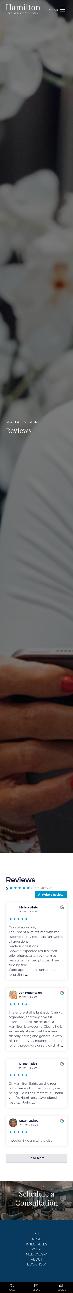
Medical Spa (36, 1254)
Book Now (36, 1264)
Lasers (36, 1249)
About (36, 1259)
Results (61, 1289)
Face (37, 1234)
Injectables (36, 1244)
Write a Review (52, 894)
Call (12, 1289)
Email (36, 1289)
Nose (36, 1239)
